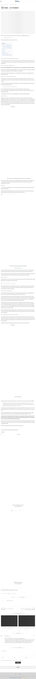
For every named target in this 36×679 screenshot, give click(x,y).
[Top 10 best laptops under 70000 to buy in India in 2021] (9, 620)
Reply (34, 635)
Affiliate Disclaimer (24, 677)
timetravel (8, 593)
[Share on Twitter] (18, 597)
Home (1, 4)
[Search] (35, 1)
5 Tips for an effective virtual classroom (27, 627)
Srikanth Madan (6, 9)
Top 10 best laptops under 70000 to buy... (9, 627)
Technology (6, 4)
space (4, 593)
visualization (14, 593)
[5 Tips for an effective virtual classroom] (26, 620)
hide (5, 43)
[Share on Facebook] (17, 597)
